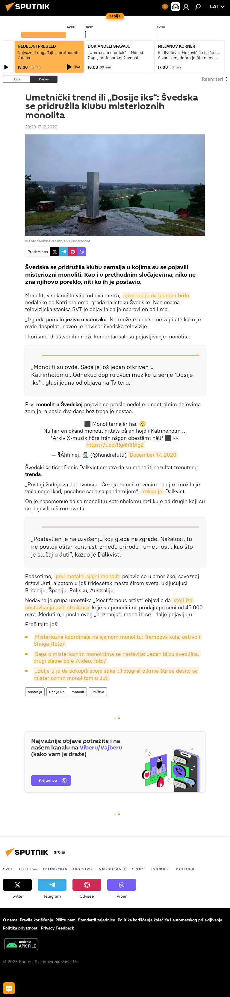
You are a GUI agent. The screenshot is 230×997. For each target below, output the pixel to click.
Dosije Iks (56, 691)
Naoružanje (112, 868)
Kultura (185, 868)
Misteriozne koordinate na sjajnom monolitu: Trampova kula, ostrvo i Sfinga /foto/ (118, 640)
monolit (78, 691)
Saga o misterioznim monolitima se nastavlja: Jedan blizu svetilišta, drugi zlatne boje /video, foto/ (117, 657)
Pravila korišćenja (36, 920)
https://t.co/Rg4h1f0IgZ (115, 444)
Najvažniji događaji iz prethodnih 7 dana (49, 55)
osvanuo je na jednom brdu (156, 295)
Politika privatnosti (21, 928)
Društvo (97, 691)
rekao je (152, 491)
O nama (10, 920)
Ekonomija (55, 868)
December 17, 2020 (153, 454)
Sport (138, 868)
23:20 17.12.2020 (41, 127)
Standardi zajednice (96, 920)
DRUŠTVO (83, 868)
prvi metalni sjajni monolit (87, 576)
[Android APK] (21, 945)
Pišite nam (65, 920)
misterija (35, 691)
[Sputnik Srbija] (29, 11)
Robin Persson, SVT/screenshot (64, 241)
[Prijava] (186, 7)
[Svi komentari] (9, 988)
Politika (28, 868)
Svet (8, 868)
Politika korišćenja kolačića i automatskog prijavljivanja (170, 920)
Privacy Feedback (57, 928)
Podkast (160, 868)
